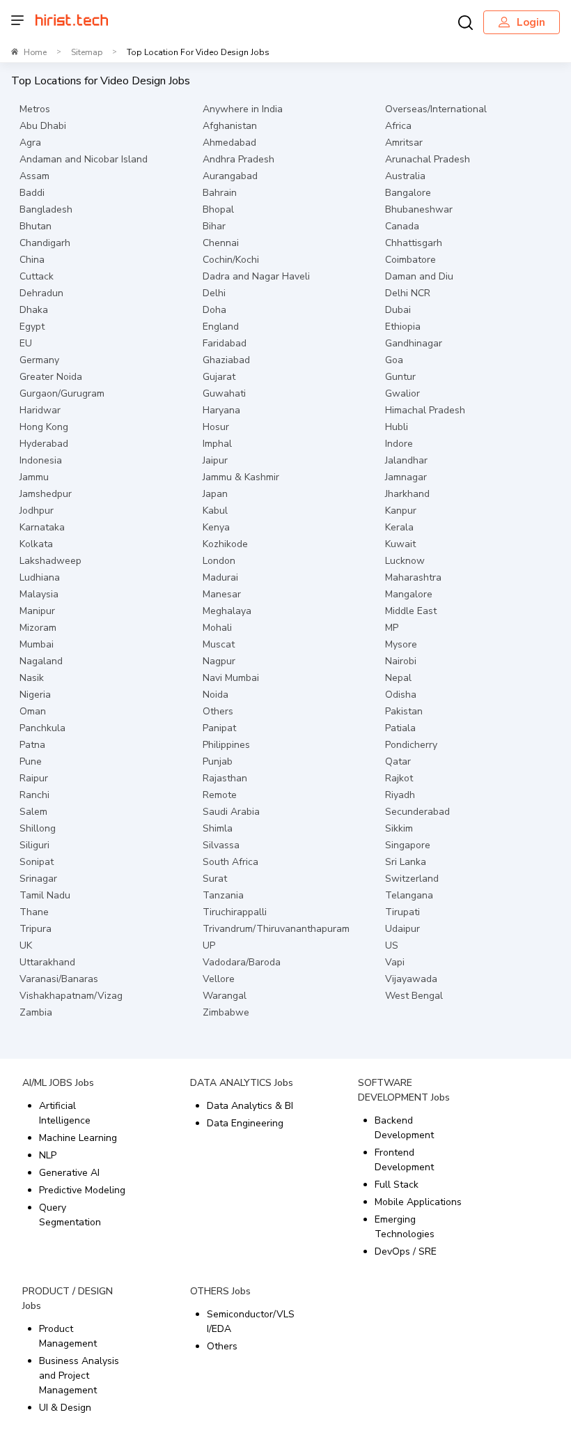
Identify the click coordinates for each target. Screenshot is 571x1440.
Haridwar (40, 410)
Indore (399, 443)
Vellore (219, 979)
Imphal (217, 443)
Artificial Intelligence (65, 1113)
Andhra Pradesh (238, 159)
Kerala (399, 527)
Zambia (35, 1012)
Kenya (216, 527)
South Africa (230, 861)
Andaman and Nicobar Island (83, 159)
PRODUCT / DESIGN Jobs (67, 1298)
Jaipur (215, 460)
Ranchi (34, 795)
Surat (215, 878)
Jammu (34, 477)
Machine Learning (78, 1137)
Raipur (33, 778)
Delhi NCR (407, 293)
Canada (402, 226)
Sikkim (399, 828)
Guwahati (224, 393)
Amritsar (404, 142)
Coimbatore (410, 259)
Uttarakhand (47, 962)
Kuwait (400, 544)
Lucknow (405, 560)
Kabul (215, 510)
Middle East (411, 611)
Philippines (226, 744)
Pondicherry (411, 744)
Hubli (396, 427)
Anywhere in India (243, 109)
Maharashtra (413, 577)
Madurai (220, 577)
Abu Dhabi (42, 125)
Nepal (398, 677)
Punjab (218, 761)
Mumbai (36, 644)
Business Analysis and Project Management (79, 1375)
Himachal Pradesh (425, 410)
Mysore (401, 644)
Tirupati (402, 912)
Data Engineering (245, 1123)
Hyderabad (43, 443)
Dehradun (41, 293)
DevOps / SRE (406, 1251)
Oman (32, 711)
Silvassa (221, 845)
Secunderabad (417, 811)
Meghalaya (227, 611)
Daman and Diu (419, 276)
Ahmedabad (229, 142)
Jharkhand (407, 493)
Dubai (398, 309)
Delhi (214, 293)
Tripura (35, 928)
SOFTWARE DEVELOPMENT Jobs (404, 1090)
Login (531, 22)
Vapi (395, 962)
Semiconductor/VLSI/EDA (251, 1321)
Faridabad (225, 343)
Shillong (37, 828)
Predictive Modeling (82, 1190)
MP (391, 627)
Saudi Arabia (231, 811)
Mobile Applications (418, 1202)
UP (209, 945)
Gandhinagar (413, 343)
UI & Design (65, 1407)
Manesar (222, 594)
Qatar (398, 761)
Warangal (225, 995)
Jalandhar (406, 460)
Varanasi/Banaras (58, 979)
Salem (33, 811)
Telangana (409, 895)
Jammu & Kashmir (241, 477)
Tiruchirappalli (235, 912)
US (391, 945)
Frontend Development (404, 1160)
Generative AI (69, 1172)
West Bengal (414, 995)
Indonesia (40, 460)
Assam (34, 176)
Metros (34, 109)
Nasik (31, 677)
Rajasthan (225, 778)
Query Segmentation (70, 1215)
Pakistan (404, 711)
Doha (214, 309)
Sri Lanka (405, 861)
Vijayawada (411, 979)
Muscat (219, 644)
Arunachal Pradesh (427, 159)
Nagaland (41, 661)
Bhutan (35, 226)
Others (218, 711)
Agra (30, 142)
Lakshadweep (50, 560)
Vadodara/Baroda (242, 962)
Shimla (218, 828)
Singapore (407, 845)
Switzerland (412, 878)
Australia (405, 176)
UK (25, 945)
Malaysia (38, 594)
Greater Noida (50, 376)
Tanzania (223, 895)
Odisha (400, 694)
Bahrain (220, 192)
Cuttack (36, 276)
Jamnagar (406, 477)
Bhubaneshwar (419, 209)
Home (35, 52)
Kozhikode (225, 544)
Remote (220, 795)
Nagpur (219, 661)
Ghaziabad (226, 360)
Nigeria (35, 694)
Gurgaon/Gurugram (61, 393)
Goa (394, 360)
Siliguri (34, 845)
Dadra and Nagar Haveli (256, 276)
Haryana (221, 410)
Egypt (32, 326)
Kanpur (400, 510)
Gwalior (402, 393)
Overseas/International (436, 109)
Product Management (68, 1336)
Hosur (216, 427)
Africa (398, 125)
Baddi (32, 192)
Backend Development (404, 1128)
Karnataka (42, 527)
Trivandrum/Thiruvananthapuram (276, 928)
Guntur (400, 376)
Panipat (219, 728)
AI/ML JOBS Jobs (58, 1082)
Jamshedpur (45, 493)
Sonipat (36, 861)
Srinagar (38, 878)
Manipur (37, 611)
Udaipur (402, 928)
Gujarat (219, 376)
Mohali (217, 627)
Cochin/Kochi (231, 259)
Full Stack (397, 1184)
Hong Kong (43, 427)
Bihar (214, 226)
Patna (32, 744)
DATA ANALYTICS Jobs (241, 1082)
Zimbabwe (226, 1012)
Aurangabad (230, 176)
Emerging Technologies (405, 1227)
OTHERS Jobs (220, 1291)
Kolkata (36, 544)
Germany (39, 360)
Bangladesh (45, 209)
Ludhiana (39, 577)
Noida (215, 694)
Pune (30, 761)
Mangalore (408, 594)
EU (25, 343)
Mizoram (37, 627)
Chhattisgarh (413, 243)
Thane (34, 912)
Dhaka (33, 309)
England (221, 326)
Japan (215, 493)
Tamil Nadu (44, 895)
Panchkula (42, 728)
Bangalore (408, 192)
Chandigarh (44, 243)
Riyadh (400, 795)
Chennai (221, 243)
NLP (47, 1155)
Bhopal (218, 209)
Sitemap (86, 52)
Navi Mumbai (231, 677)
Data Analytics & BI (250, 1105)
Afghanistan (230, 125)
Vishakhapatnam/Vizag (71, 995)
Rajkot (399, 778)
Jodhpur (36, 510)
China (32, 259)
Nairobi (400, 661)
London (219, 560)
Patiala (400, 728)
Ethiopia (403, 326)
